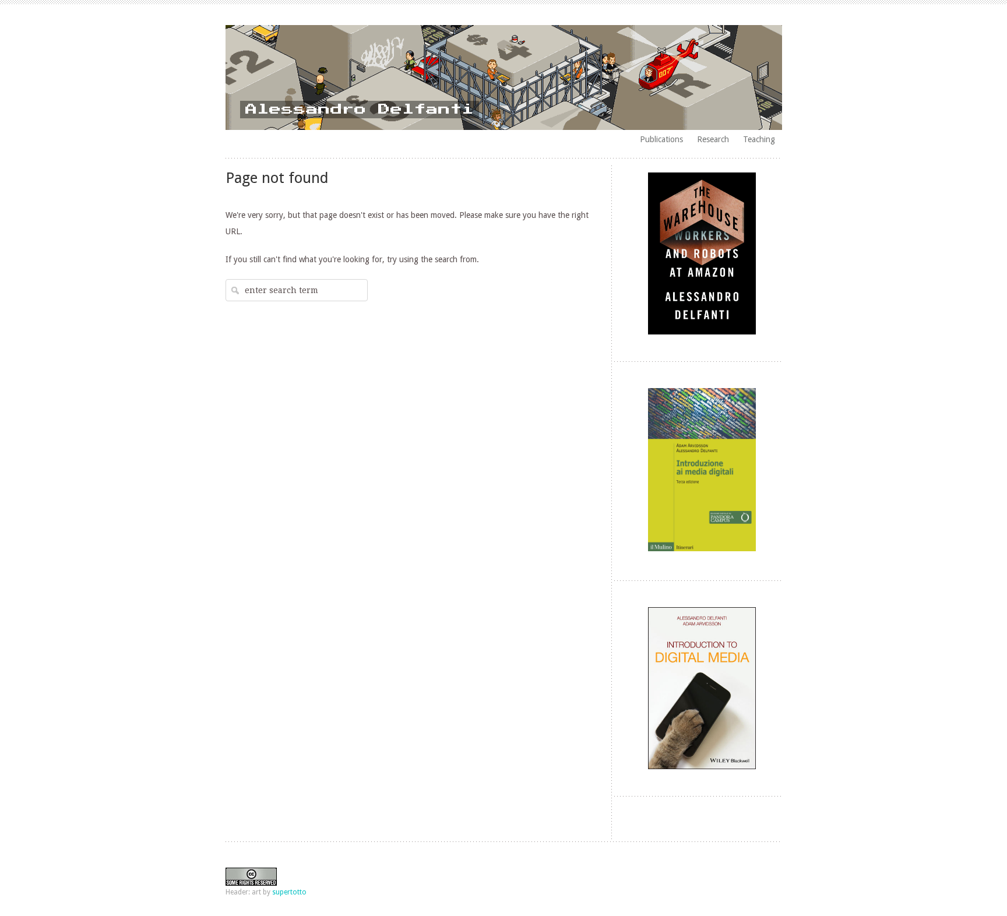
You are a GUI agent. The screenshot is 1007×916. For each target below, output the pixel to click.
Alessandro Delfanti (359, 109)
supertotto (289, 892)
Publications (661, 139)
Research (713, 139)
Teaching (759, 139)
